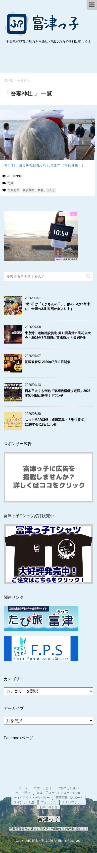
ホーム (22, 788)
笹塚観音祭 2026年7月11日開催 (47, 362)
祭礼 (41, 190)
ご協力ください (68, 788)
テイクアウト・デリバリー (32, 797)
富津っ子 (42, 23)
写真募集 (14, 190)
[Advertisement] (48, 59)
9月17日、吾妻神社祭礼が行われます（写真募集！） (43, 165)
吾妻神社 (29, 190)
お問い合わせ (48, 807)
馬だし (51, 190)
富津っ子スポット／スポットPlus (59, 793)
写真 (10, 183)
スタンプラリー (72, 802)
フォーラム (48, 802)
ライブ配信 (22, 793)
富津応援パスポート (69, 797)
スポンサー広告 (24, 802)
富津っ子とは (42, 788)
